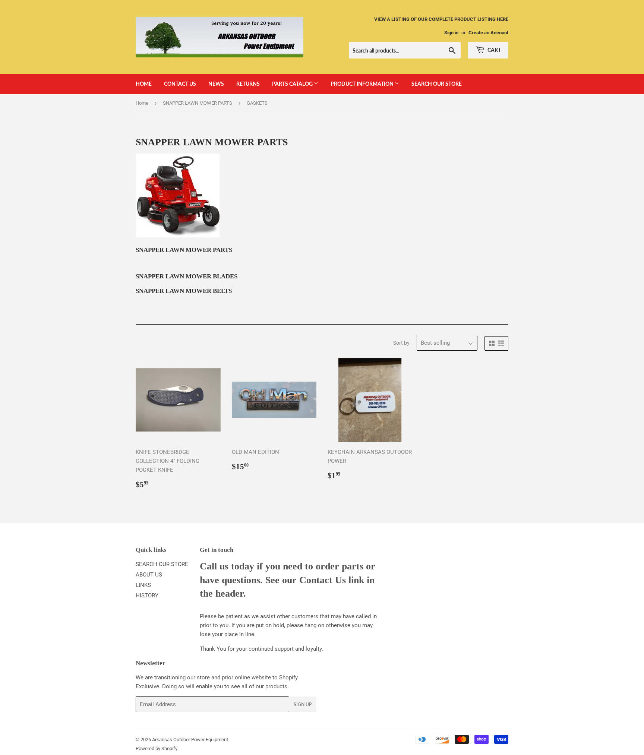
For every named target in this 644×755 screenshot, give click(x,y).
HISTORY (147, 595)
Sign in (451, 32)
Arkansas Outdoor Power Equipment (190, 739)
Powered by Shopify (156, 748)
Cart (493, 50)
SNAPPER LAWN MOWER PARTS (197, 103)
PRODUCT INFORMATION (363, 83)
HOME (144, 83)
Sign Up (303, 704)
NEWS (216, 83)
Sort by (401, 343)
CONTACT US (180, 83)
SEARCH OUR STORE (436, 83)
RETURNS (248, 83)
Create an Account (488, 32)
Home (142, 103)
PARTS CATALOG (293, 83)
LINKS (143, 585)
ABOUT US (149, 574)
